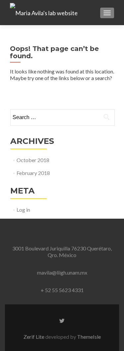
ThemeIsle (89, 336)
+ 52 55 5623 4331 (62, 290)
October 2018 (33, 160)
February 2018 (33, 173)
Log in (23, 209)
